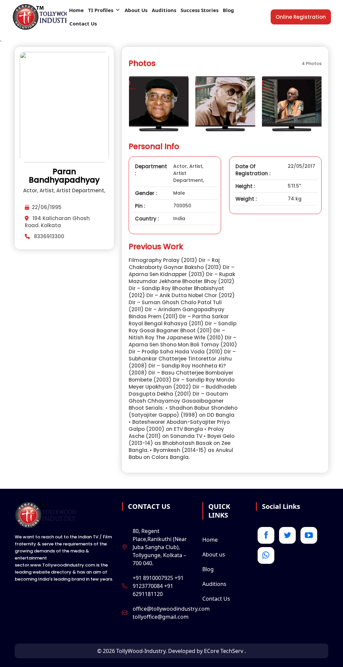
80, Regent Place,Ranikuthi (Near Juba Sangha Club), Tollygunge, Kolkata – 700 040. (160, 547)
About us (213, 554)
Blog (228, 10)
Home (76, 10)
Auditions (164, 10)
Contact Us (83, 23)
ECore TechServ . (225, 651)
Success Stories (199, 10)
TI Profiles (100, 10)
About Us (136, 10)
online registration (301, 16)
